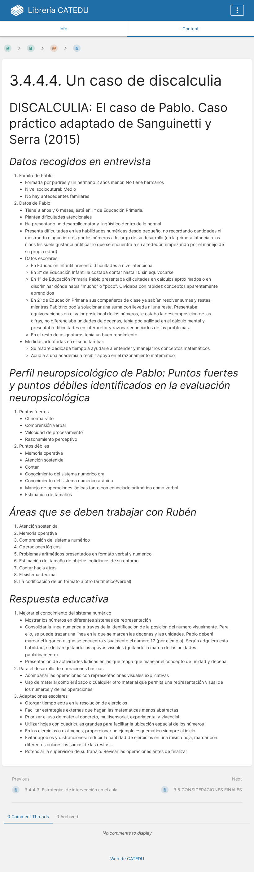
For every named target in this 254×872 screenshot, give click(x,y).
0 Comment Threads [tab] (28, 816)
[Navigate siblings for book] (19, 48)
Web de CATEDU (127, 858)
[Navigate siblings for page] (65, 48)
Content (190, 28)
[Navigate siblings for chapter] (42, 48)
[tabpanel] (127, 833)
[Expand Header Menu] (237, 10)
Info (63, 28)
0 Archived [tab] (67, 816)
